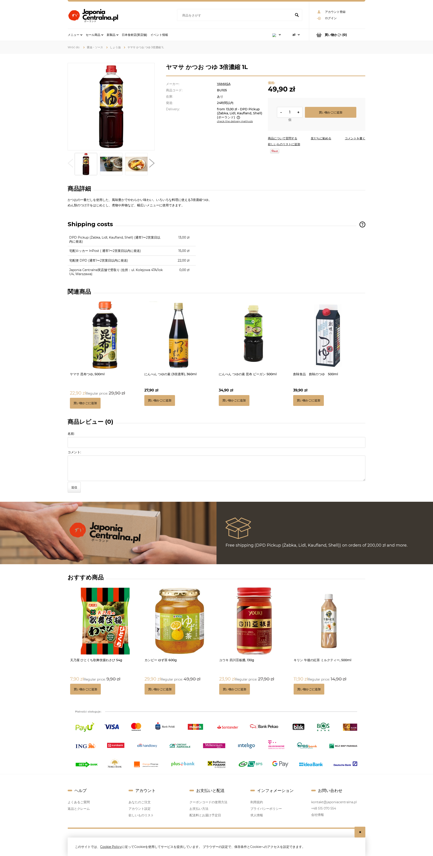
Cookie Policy (111, 847)
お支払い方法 (198, 809)
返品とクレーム (79, 809)
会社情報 (317, 815)
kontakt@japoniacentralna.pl (334, 802)
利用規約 (256, 802)
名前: (71, 434)
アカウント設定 (140, 809)
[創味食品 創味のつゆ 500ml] (328, 335)
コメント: (74, 452)
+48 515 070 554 (323, 808)
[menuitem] (75, 34)
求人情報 (256, 815)
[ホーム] (93, 15)
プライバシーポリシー (266, 809)
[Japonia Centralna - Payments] (216, 738)
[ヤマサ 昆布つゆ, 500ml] (105, 335)
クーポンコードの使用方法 (208, 802)
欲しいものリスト (141, 815)
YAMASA (223, 84)
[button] (70, 164)
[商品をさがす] (297, 15)
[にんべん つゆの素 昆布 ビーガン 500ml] (254, 335)
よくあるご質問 (79, 802)
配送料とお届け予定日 (205, 815)
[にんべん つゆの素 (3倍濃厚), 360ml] (179, 335)
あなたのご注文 (140, 802)
